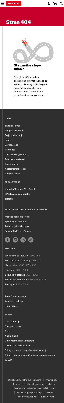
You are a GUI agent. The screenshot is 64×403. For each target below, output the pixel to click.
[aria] (7, 240)
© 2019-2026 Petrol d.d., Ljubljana (24, 380)
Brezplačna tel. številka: (17, 255)
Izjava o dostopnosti (27, 397)
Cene (7, 331)
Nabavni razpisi (12, 173)
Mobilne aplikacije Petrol (17, 216)
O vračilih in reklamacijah (17, 345)
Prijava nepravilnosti (15, 159)
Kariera (8, 140)
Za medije (10, 149)
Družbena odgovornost (16, 154)
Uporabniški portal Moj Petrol (20, 189)
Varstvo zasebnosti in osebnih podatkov (35, 384)
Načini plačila (11, 335)
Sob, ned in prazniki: (15, 274)
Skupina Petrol (12, 125)
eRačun (9, 198)
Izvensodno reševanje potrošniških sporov (35, 388)
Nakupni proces (13, 326)
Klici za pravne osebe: (16, 279)
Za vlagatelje (11, 144)
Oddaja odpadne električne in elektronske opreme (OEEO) (30, 357)
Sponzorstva (11, 164)
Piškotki (50, 392)
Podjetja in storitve (14, 130)
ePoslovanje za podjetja (17, 194)
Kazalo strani (47, 397)
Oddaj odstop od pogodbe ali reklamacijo (26, 350)
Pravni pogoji (52, 380)
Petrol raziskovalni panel (17, 226)
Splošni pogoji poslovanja (29, 392)
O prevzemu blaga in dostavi (19, 340)
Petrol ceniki (11, 305)
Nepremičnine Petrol (15, 168)
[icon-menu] (2, 3)
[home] (13, 3)
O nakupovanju (12, 321)
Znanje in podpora (14, 301)
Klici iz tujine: (11, 265)
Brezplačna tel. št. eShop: (18, 260)
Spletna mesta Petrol (15, 221)
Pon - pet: (10, 270)
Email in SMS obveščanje (18, 231)
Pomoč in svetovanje (15, 296)
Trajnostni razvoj (13, 135)
